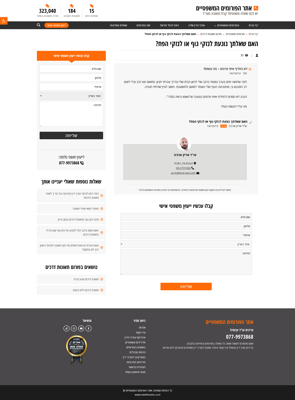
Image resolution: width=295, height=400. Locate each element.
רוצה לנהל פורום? (169, 25)
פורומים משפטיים (235, 34)
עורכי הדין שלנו (196, 25)
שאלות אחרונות (118, 25)
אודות (142, 327)
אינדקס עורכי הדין (135, 337)
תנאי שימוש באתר (135, 372)
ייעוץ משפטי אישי (56, 25)
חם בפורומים (143, 25)
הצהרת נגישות (137, 367)
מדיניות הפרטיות (136, 362)
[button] (4, 21)
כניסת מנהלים (137, 352)
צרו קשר (140, 332)
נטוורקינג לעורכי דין (134, 357)
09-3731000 (183, 168)
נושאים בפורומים (135, 347)
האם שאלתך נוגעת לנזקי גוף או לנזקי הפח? (170, 34)
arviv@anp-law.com (183, 173)
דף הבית (253, 25)
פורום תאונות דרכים (211, 34)
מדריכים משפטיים (135, 342)
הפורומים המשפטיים (228, 25)
